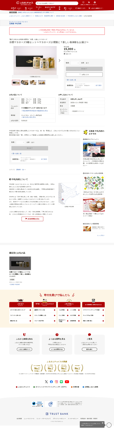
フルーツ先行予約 (39, 320)
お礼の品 (16, 8)
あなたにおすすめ (50, 8)
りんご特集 (62, 315)
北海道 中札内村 (15, 284)
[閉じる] (102, 423)
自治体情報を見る (33, 219)
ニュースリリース (29, 418)
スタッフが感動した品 (40, 315)
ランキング (39, 8)
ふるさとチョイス (24, 387)
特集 (59, 8)
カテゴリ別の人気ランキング (17, 310)
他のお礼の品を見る (29, 117)
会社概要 (19, 418)
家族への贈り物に (87, 320)
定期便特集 (73, 320)
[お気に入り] (109, 425)
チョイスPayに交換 (88, 315)
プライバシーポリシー (59, 418)
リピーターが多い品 (15, 315)
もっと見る (100, 235)
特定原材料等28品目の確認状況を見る (35, 110)
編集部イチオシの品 (39, 310)
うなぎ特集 (62, 310)
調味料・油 (20, 169)
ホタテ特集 (73, 315)
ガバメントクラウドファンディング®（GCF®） (52, 387)
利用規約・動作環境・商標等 (89, 418)
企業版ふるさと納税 (91, 387)
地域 (28, 8)
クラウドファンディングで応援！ (91, 310)
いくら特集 (73, 310)
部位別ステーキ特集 (62, 320)
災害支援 (76, 387)
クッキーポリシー (73, 418)
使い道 (68, 8)
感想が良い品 (13, 320)
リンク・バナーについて (44, 418)
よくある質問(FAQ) (57, 349)
